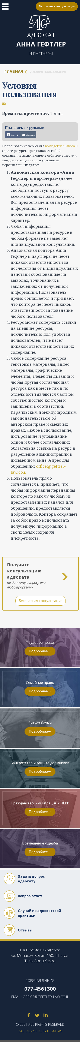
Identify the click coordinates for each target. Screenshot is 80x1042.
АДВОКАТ (41, 39)
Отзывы (25, 930)
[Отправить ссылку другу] (4, 103)
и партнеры (41, 53)
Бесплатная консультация (57, 6)
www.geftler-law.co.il (61, 146)
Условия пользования (29, 90)
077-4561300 (29, 6)
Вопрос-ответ (30, 896)
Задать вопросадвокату (31, 878)
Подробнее (38, 651)
